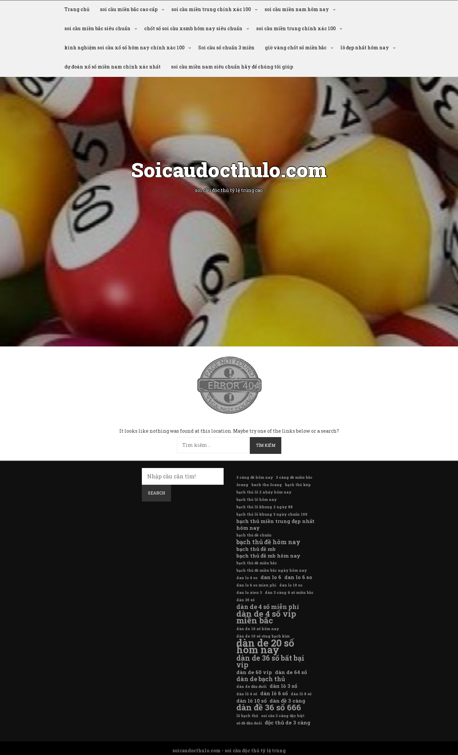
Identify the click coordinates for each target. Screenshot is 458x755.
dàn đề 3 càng (287, 700)
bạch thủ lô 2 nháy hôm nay (263, 492)
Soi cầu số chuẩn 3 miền (226, 47)
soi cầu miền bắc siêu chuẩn (97, 28)
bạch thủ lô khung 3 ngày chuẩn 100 (271, 514)
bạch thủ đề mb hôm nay (268, 555)
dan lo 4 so (246, 577)
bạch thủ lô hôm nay (256, 499)
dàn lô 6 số (274, 693)
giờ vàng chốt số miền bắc (296, 47)
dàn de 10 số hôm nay (257, 628)
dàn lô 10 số (251, 700)
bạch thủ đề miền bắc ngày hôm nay (271, 570)
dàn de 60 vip (254, 672)
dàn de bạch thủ (260, 678)
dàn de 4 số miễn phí (267, 606)
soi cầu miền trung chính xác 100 (211, 9)
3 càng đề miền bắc (294, 477)
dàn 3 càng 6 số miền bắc (289, 592)
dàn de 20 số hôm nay (265, 646)
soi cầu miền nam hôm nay (297, 9)
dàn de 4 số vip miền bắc (266, 617)
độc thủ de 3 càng (287, 722)
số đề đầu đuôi (249, 723)
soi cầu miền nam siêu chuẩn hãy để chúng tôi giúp (232, 66)
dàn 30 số (245, 600)
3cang (242, 484)
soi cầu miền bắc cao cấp (129, 9)
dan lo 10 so (290, 585)
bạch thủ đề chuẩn (254, 535)
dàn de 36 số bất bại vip (270, 661)
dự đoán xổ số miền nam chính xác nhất (112, 66)
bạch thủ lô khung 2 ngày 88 (264, 507)
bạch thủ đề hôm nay (268, 541)
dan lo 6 (271, 577)
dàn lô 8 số (301, 694)
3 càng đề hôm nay (254, 477)
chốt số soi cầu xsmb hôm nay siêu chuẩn (193, 28)
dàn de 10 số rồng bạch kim (263, 636)
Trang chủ (77, 9)
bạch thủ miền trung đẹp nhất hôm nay (275, 524)
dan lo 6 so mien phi (256, 585)
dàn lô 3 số (283, 685)
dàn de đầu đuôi (251, 686)
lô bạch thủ (247, 715)
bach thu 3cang (266, 484)
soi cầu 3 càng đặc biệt (282, 715)
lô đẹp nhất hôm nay (364, 47)
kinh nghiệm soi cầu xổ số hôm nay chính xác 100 (124, 47)
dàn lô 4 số (246, 694)
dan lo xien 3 (249, 592)
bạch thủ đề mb (256, 549)
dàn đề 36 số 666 (268, 707)
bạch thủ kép (298, 484)
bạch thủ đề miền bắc (256, 563)
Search (156, 493)
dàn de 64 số (291, 672)
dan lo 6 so (298, 577)
